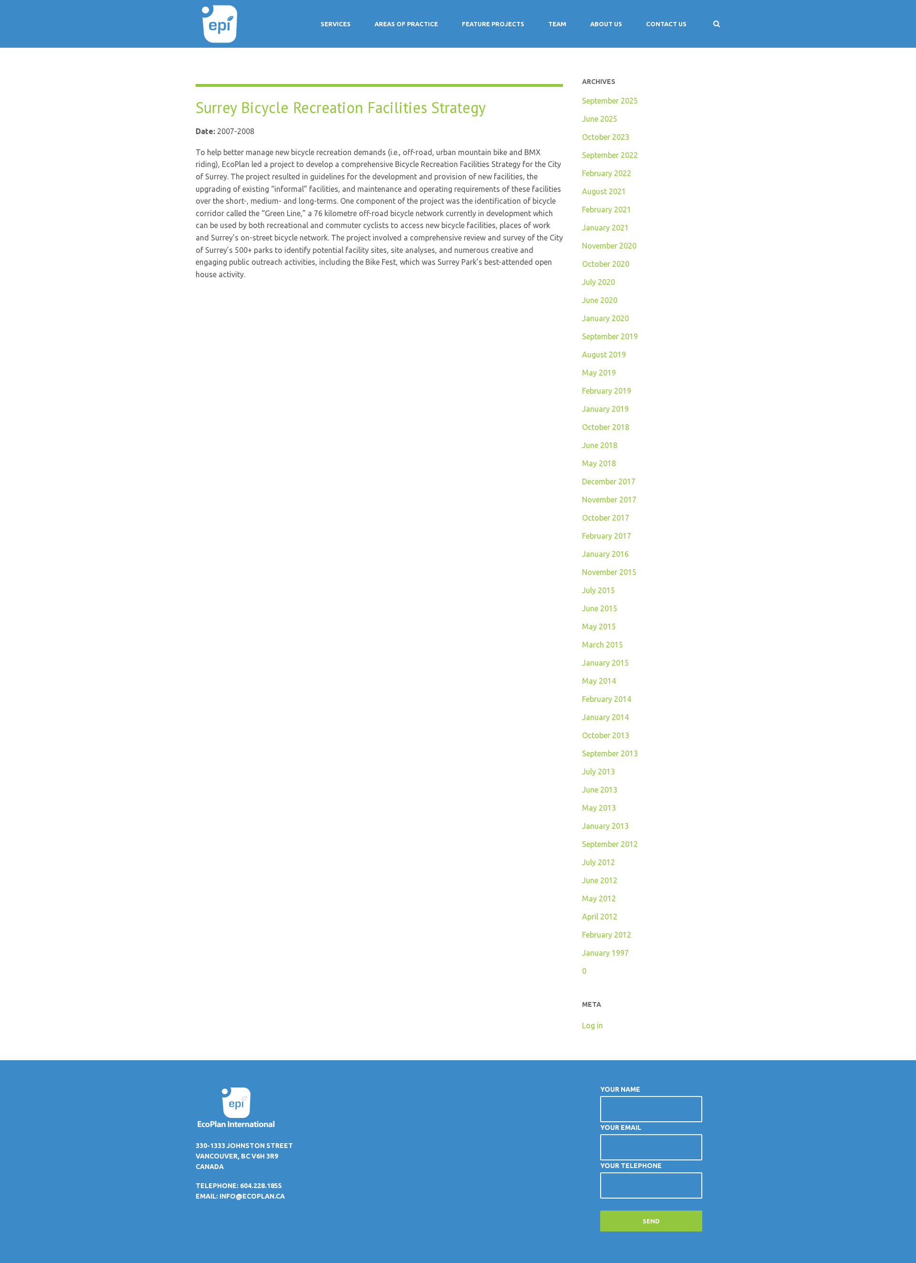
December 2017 (608, 481)
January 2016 (605, 554)
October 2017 (605, 517)
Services (336, 24)
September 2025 (610, 100)
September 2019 (610, 336)
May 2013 (599, 808)
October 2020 (605, 264)
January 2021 (605, 227)
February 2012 (606, 934)
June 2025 (599, 119)
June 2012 (599, 880)
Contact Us (666, 24)
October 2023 (605, 137)
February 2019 (606, 390)
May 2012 (599, 898)
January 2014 (605, 717)
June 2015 (599, 608)
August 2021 (604, 191)
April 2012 (599, 916)
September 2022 (610, 155)
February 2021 (606, 209)
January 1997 (605, 953)
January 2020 (605, 318)
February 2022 (606, 173)
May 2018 (599, 463)
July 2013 (598, 771)
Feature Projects (493, 24)
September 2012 (610, 844)
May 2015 (599, 626)
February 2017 (606, 536)
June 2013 (599, 789)
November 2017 (609, 499)
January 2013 (605, 826)
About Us (606, 24)
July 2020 (598, 282)
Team (557, 24)
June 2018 (599, 445)
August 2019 (604, 354)
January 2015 (605, 662)
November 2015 (609, 572)
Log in (592, 1025)
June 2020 (599, 300)
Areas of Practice (406, 24)
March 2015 (602, 644)
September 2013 (610, 753)
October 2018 (605, 427)
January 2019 (605, 409)
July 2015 (598, 590)
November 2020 (609, 245)
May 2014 (599, 681)
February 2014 (606, 699)
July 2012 (598, 862)
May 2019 (599, 372)
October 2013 (605, 735)
